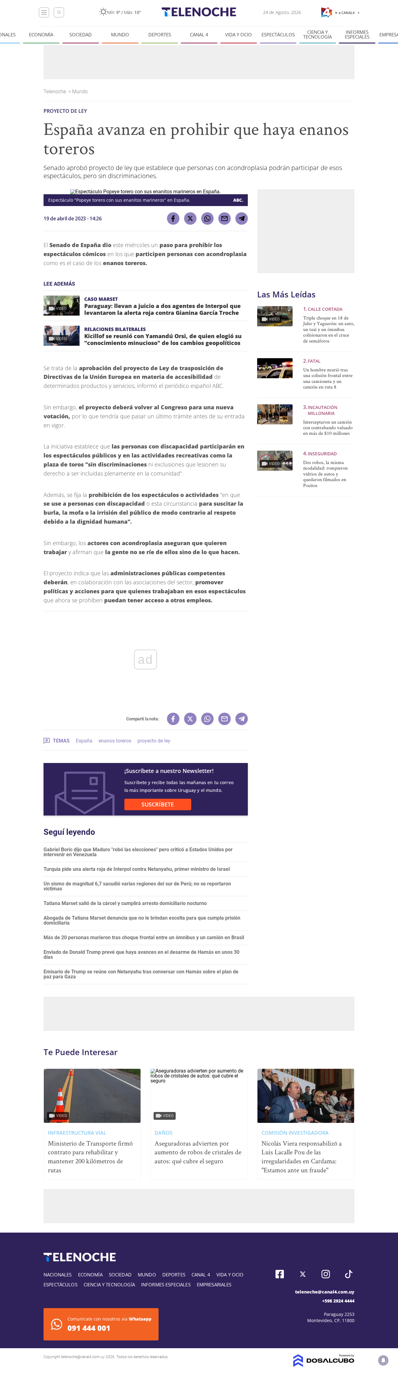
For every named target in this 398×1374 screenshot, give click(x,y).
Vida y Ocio (238, 34)
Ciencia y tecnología (317, 34)
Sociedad (80, 34)
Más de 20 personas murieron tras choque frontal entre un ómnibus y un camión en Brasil (144, 937)
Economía (41, 34)
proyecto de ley (153, 741)
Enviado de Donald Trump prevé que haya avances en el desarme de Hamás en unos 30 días (141, 954)
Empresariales (214, 1284)
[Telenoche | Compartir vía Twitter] (190, 218)
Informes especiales (357, 34)
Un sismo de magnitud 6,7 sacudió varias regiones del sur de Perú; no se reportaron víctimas (137, 886)
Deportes (159, 34)
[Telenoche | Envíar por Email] (224, 218)
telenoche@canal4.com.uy (324, 1292)
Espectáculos (278, 34)
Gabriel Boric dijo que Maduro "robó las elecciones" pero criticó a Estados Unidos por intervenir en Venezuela (138, 852)
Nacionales (58, 1274)
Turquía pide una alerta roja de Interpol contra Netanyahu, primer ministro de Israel (137, 869)
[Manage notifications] (383, 1360)
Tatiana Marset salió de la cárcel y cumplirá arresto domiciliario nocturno (125, 903)
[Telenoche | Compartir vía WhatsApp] (207, 218)
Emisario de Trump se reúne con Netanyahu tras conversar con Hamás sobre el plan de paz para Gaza (141, 974)
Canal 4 (199, 34)
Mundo (120, 34)
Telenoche (55, 91)
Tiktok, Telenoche (349, 1274)
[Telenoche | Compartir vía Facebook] (173, 218)
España (84, 741)
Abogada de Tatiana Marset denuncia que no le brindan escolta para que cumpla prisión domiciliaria (142, 920)
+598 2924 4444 (338, 1301)
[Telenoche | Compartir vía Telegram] (241, 218)
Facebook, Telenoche (279, 1274)
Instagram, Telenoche (326, 1274)
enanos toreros (115, 741)
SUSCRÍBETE (157, 804)
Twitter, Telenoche (302, 1274)
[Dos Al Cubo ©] (323, 1365)
